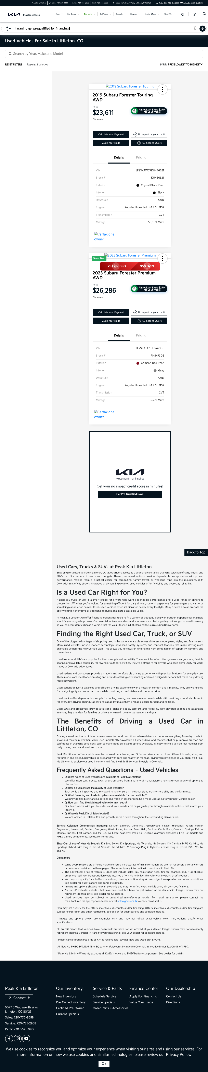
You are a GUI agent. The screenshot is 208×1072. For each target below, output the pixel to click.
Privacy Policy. (178, 1055)
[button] (162, 89)
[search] (204, 14)
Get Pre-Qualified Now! (130, 494)
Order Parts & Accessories (110, 1008)
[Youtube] (26, 1039)
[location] (113, 3)
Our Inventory (69, 988)
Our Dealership (180, 988)
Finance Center (143, 988)
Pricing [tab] (141, 157)
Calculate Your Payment (111, 134)
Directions (173, 1002)
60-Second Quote (152, 143)
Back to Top (196, 552)
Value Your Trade (111, 143)
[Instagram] (18, 1039)
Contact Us (21, 998)
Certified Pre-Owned (70, 1008)
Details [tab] (119, 157)
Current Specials (67, 1014)
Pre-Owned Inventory (71, 1002)
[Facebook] (9, 1039)
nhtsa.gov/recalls (127, 901)
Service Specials (104, 1002)
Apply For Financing (143, 996)
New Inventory (66, 996)
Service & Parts (107, 988)
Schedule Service (104, 996)
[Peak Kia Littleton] (23, 14)
